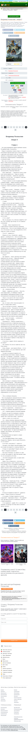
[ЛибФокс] (5, 4)
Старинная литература (7, 672)
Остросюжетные (4, 712)
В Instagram (7, 32)
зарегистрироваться (15, 598)
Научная (16, 696)
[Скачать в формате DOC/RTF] (15, 92)
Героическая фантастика (13, 75)
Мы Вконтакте (13, 35)
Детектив (3, 691)
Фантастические (4, 710)
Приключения (5, 661)
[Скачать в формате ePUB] (17, 88)
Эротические (3, 715)
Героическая (16, 691)
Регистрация (23, 1)
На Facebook (7, 29)
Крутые (2, 697)
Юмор (4, 674)
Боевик (2, 689)
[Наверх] (24, 729)
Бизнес (4, 666)
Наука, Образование (7, 655)
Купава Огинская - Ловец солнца (21, 564)
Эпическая (16, 702)
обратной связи (14, 730)
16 (15, 129)
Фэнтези (16, 700)
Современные (4, 713)
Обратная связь (17, 720)
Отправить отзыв (14, 640)
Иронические (3, 692)
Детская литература (7, 662)
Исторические (4, 694)
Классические (4, 696)
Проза (4, 659)
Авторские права (14, 16)
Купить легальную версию (17, 83)
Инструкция (10, 101)
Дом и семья (5, 664)
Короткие (3, 709)
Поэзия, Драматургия (7, 677)
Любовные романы (6, 651)
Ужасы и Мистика (17, 699)
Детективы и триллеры (7, 653)
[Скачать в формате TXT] (22, 88)
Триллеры (3, 699)
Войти (16, 1)
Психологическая (17, 697)
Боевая (15, 689)
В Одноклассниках (20, 32)
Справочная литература (7, 670)
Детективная (16, 692)
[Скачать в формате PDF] (20, 92)
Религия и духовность (7, 668)
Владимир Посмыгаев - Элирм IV (7, 564)
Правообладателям (18, 716)
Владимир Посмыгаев (13, 70)
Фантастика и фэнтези (7, 649)
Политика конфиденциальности (18, 719)
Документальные (6, 657)
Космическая (17, 694)
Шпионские (3, 700)
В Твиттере (19, 29)
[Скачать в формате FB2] (13, 88)
